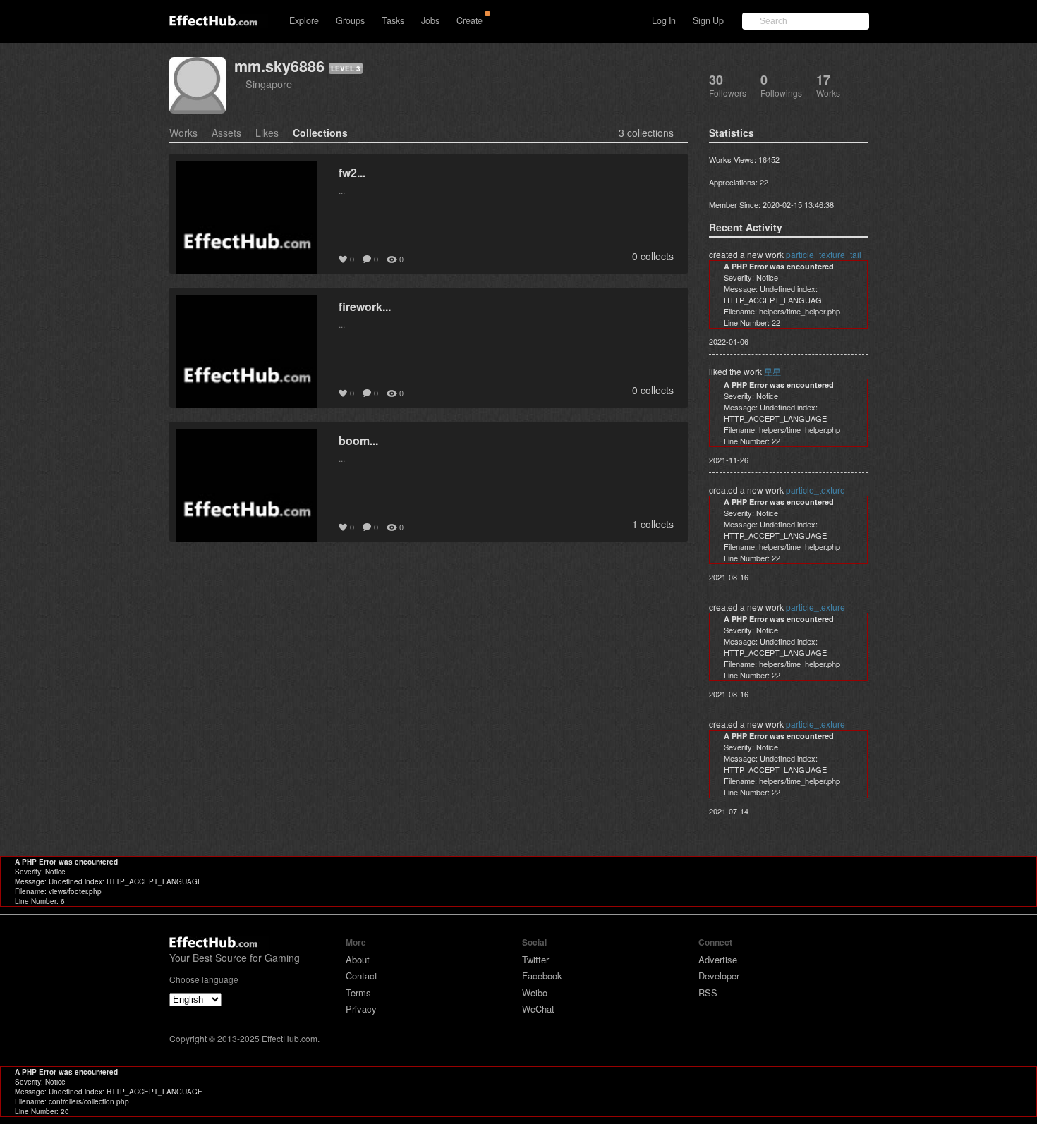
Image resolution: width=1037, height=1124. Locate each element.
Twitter (535, 959)
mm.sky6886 (279, 66)
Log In (664, 20)
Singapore (268, 83)
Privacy (361, 1008)
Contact (361, 975)
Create (469, 20)
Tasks (393, 20)
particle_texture (815, 490)
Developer (718, 975)
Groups (350, 20)
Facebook (542, 975)
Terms (358, 992)
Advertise (717, 959)
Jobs (430, 20)
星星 (772, 371)
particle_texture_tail (823, 254)
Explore (304, 20)
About (358, 959)
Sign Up (708, 20)
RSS (707, 992)
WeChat (538, 1008)
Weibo (534, 992)
